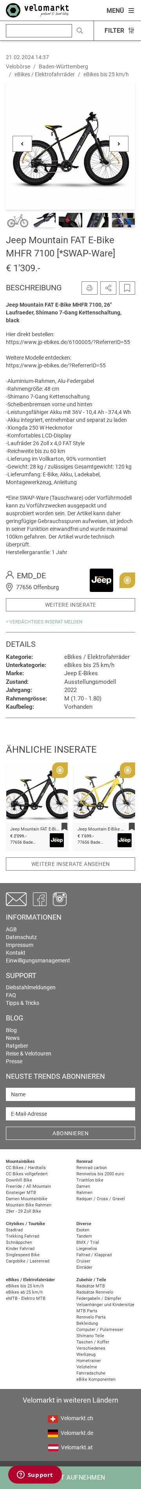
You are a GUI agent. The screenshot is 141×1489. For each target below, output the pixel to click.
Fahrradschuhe (90, 1373)
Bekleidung (87, 1323)
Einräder (84, 1267)
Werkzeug (86, 1354)
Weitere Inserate (70, 605)
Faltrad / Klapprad (94, 1254)
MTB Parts (87, 1310)
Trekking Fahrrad (22, 1236)
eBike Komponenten (96, 1379)
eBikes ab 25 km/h (24, 1292)
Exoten (82, 1230)
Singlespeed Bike (23, 1254)
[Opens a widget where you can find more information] (35, 1475)
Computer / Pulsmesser (99, 1329)
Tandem (84, 1236)
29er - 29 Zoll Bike (23, 1211)
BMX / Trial (87, 1242)
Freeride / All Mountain (28, 1186)
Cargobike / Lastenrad (27, 1261)
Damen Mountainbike (26, 1198)
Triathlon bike (89, 1180)
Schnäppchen (19, 1242)
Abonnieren (70, 1133)
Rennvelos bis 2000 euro (100, 1173)
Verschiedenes (90, 1348)
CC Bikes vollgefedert (27, 1173)
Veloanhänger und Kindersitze (105, 1304)
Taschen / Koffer (92, 1342)
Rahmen (84, 1192)
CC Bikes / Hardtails (26, 1167)
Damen (83, 1186)
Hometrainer (88, 1360)
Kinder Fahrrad (20, 1248)
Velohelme (86, 1367)
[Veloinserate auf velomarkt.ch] (37, 10)
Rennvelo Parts (91, 1317)
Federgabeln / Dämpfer (98, 1298)
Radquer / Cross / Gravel (100, 1198)
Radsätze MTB (90, 1286)
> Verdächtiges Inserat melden (44, 622)
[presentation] (22, 795)
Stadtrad (14, 1230)
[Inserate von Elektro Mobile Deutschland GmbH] (101, 579)
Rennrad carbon (91, 1167)
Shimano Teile (90, 1335)
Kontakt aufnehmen (70, 1477)
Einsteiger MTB (21, 1192)
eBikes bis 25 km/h (25, 1286)
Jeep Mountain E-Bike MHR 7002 (42, 829)
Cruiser (83, 1261)
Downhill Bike (19, 1180)
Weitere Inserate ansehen (70, 864)
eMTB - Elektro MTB (25, 1298)
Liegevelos (86, 1248)
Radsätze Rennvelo (94, 1292)
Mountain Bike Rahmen (28, 1205)
